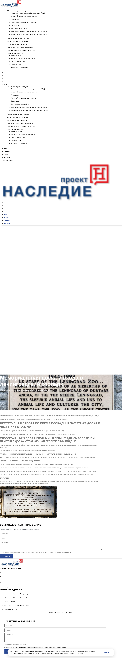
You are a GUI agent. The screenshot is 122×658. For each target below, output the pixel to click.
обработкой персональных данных (72, 653)
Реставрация (15, 19)
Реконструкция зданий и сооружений (23, 58)
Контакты (7, 81)
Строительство (16, 64)
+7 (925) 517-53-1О (7, 375)
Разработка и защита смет (19, 67)
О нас (5, 72)
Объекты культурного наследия (17, 11)
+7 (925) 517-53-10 (7, 160)
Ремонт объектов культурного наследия (24, 22)
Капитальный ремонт (18, 61)
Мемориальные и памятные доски (18, 38)
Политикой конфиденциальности (51, 653)
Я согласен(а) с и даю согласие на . (36, 647)
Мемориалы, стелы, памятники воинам (20, 47)
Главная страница (6, 390)
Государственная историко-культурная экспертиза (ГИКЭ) (30, 34)
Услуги (6, 9)
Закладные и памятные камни (17, 44)
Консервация (15, 25)
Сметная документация (7, 586)
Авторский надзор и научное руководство (24, 16)
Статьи (6, 78)
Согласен (106, 652)
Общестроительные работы (16, 53)
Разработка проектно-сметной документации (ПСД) (28, 13)
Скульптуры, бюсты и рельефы (17, 41)
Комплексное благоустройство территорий (21, 50)
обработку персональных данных (56, 647)
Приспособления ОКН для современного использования (29, 31)
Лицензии (7, 75)
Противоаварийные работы (20, 28)
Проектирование (16, 55)
